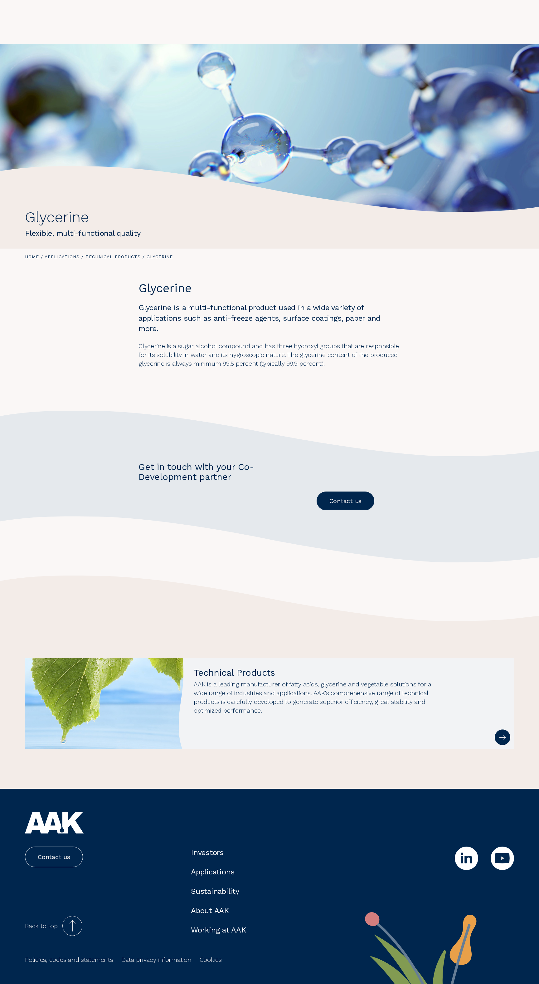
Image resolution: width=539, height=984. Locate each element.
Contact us (345, 501)
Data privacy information (156, 959)
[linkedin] (466, 858)
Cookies (211, 959)
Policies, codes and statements (69, 959)
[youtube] (502, 858)
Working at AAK (218, 930)
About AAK (210, 910)
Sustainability (215, 891)
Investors (207, 852)
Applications (62, 256)
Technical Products (113, 256)
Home (32, 256)
